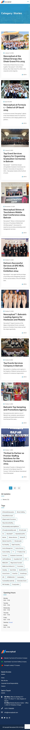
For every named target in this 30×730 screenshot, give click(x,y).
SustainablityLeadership (8, 580)
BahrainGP (22, 537)
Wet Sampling (5, 584)
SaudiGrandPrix (22, 570)
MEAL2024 (5, 562)
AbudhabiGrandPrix (20, 533)
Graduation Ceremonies (16, 555)
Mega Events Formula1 (16, 562)
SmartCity (14, 573)
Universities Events (22, 580)
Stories (5, 499)
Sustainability (20, 577)
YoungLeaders (15, 584)
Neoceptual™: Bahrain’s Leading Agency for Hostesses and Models (14, 317)
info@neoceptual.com (11, 712)
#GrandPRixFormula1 (7, 515)
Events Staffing (6, 552)
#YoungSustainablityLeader (9, 530)
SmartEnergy (23, 573)
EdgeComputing (16, 544)
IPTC (26, 559)
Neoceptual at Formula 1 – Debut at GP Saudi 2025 (14, 107)
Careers (3, 686)
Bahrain (4, 537)
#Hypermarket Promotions (9, 519)
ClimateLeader (18, 541)
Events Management (7, 548)
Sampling (4, 570)
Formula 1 (4, 555)
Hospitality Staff (18, 559)
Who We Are (4, 680)
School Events (6, 573)
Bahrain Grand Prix (7, 541)
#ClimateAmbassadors (8, 512)
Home (2, 678)
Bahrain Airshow (13, 537)
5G (3, 533)
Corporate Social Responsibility (9, 683)
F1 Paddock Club (21, 552)
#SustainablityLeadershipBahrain (10, 526)
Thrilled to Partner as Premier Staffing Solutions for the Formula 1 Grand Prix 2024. (13, 458)
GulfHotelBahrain (6, 559)
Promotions (20, 566)
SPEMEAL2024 (11, 577)
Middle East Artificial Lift (8, 566)
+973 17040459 (9, 708)
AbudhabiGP (10, 533)
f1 (13, 552)
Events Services (19, 548)
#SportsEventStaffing (7, 523)
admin (25, 74)
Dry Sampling (5, 544)
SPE (3, 577)
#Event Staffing (21, 512)
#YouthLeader (22, 530)
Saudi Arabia (13, 570)
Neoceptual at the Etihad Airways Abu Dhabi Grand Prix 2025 (14, 59)
